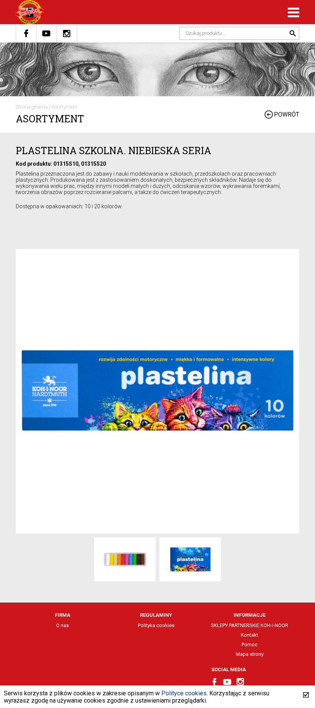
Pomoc (249, 644)
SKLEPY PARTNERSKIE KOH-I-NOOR (249, 625)
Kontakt (249, 635)
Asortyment (65, 107)
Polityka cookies (156, 625)
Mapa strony (250, 654)
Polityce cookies (184, 693)
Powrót (286, 114)
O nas (62, 625)
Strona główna (32, 107)
